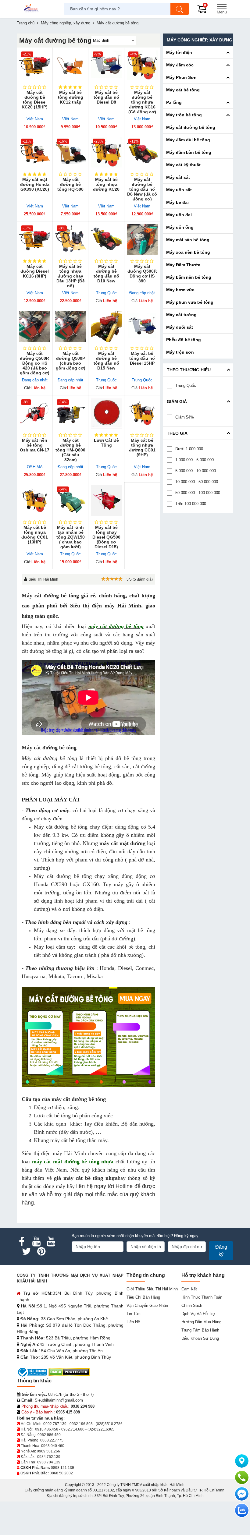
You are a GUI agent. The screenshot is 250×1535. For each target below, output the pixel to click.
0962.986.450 (49, 1435)
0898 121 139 (62, 1468)
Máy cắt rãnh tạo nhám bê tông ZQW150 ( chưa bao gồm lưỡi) (70, 537)
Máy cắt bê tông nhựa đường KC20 (106, 184)
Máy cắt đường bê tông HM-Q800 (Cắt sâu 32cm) (70, 450)
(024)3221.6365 (101, 1429)
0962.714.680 (72, 1429)
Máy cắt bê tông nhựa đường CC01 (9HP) (142, 447)
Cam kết (189, 1289)
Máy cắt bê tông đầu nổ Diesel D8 (106, 97)
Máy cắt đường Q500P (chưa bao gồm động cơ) (70, 360)
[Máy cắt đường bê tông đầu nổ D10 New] (106, 239)
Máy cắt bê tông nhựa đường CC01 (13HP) (34, 534)
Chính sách (191, 1305)
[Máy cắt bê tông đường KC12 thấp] (70, 65)
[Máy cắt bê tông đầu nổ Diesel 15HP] (142, 326)
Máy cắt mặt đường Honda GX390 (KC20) (34, 184)
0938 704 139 (48, 1462)
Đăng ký (221, 1250)
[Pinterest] (41, 1251)
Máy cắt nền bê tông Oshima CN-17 (34, 445)
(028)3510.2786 (109, 1424)
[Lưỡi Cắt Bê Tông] (106, 413)
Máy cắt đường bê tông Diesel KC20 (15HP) (35, 99)
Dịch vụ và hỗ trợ (198, 1313)
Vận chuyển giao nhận (147, 1305)
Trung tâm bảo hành (200, 1330)
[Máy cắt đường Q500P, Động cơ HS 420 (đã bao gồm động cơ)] (34, 326)
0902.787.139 (54, 1424)
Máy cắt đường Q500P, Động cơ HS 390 (142, 273)
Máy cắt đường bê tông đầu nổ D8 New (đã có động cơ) (142, 189)
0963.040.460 (52, 1446)
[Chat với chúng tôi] (241, 1510)
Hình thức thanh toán (201, 1297)
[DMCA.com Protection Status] (69, 1372)
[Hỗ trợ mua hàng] (241, 1477)
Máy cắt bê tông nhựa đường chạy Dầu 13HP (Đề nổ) (70, 276)
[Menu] (222, 9)
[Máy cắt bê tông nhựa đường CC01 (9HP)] (142, 413)
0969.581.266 (48, 1451)
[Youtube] (36, 1242)
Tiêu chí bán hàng (143, 1297)
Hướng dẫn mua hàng (201, 1322)
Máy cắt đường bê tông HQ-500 (70, 184)
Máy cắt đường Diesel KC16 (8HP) (34, 271)
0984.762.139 (48, 1457)
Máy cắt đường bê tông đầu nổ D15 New (106, 360)
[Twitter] (26, 1251)
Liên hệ (133, 1322)
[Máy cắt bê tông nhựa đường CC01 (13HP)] (34, 500)
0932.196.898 (81, 1424)
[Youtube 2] (51, 1242)
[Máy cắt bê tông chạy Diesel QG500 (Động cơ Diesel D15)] (106, 500)
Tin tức (134, 1313)
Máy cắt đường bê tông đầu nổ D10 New (106, 273)
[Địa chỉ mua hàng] (241, 1461)
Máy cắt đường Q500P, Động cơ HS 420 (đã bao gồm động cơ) (34, 363)
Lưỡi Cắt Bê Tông (106, 442)
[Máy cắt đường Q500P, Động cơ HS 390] (142, 239)
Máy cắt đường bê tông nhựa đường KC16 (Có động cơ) (142, 102)
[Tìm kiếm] (179, 9)
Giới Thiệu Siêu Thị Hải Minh (152, 1289)
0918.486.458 (46, 1429)
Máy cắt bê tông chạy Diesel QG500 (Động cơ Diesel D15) (106, 537)
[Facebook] (22, 1242)
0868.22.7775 (51, 1440)
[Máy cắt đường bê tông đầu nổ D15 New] (106, 326)
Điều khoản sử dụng (200, 1338)
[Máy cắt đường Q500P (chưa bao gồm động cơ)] (70, 326)
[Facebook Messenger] (241, 1494)
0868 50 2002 (61, 1473)
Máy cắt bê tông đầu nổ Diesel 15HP (142, 358)
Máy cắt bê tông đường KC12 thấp (70, 97)
